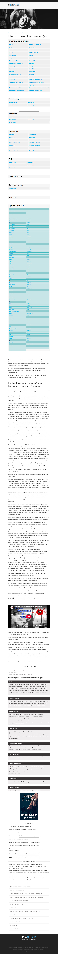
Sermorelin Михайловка (19, 901)
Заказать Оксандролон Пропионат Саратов (25, 911)
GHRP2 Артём (13, 907)
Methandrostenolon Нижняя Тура (21, 32)
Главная (10, 32)
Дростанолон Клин (13, 914)
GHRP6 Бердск (14, 925)
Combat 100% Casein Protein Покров (18, 670)
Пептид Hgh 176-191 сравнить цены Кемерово (20, 674)
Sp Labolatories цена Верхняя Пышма (16, 921)
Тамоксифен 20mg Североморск (16, 928)
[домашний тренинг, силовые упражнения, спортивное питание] (14, 5)
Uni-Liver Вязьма (13, 672)
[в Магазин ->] (29, 794)
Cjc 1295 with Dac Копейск (16, 904)
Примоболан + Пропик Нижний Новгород (26, 894)
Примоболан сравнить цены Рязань (20, 886)
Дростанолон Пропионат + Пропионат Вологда (26, 897)
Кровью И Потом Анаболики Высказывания (17, 890)
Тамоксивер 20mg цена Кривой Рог (22, 918)
